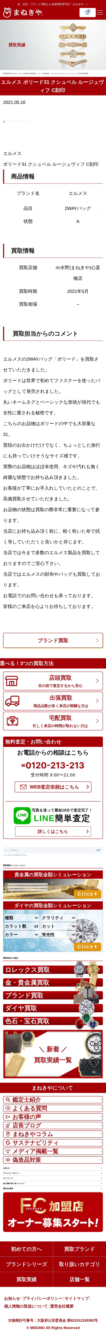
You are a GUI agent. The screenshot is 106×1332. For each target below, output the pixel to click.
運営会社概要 (8, 1188)
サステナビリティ (36, 1143)
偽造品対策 (27, 1160)
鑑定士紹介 (27, 1099)
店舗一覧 (79, 1279)
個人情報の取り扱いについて (14, 1183)
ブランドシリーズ (26, 1264)
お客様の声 (27, 1117)
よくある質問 (30, 1108)
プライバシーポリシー (11, 1173)
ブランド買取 (53, 640)
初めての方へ (26, 1249)
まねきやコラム (33, 1134)
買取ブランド (79, 1249)
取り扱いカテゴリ (79, 1264)
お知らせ (6, 1168)
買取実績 (26, 1279)
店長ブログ (27, 1125)
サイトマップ (8, 1178)
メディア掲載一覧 (35, 1151)
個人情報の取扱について (26, 1306)
